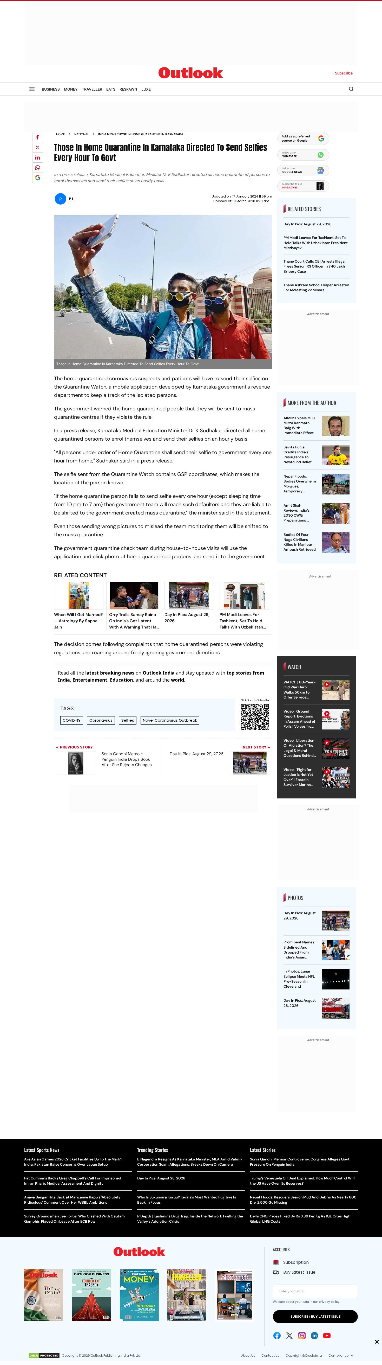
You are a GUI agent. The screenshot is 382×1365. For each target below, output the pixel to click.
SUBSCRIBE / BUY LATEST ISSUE (315, 1316)
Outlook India (159, 673)
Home (60, 134)
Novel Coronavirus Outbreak (170, 720)
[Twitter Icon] (289, 1335)
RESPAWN (128, 89)
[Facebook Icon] (277, 1335)
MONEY (71, 89)
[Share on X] (38, 147)
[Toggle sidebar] (32, 89)
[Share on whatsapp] (38, 168)
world (177, 680)
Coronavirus (101, 720)
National (81, 134)
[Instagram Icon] (302, 1335)
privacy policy (329, 1302)
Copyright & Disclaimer (304, 1355)
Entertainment (90, 680)
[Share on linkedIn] (38, 157)
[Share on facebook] (38, 137)
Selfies (127, 720)
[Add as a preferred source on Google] (38, 178)
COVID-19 (72, 720)
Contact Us (270, 1355)
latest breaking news (109, 673)
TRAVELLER (92, 89)
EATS (110, 89)
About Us (248, 1355)
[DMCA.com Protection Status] (44, 1356)
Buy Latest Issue (299, 1272)
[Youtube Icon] (327, 1335)
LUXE (146, 89)
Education (121, 680)
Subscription (296, 1262)
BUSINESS (51, 89)
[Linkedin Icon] (314, 1335)
